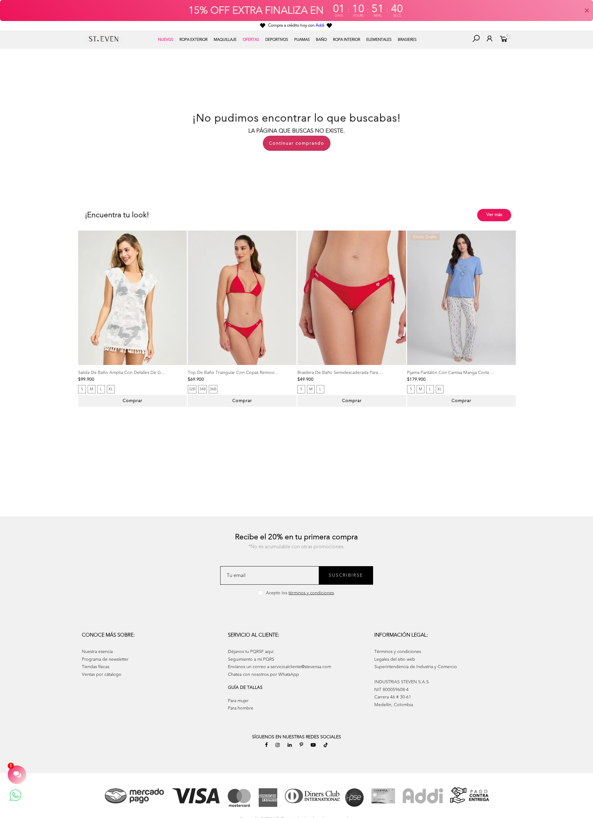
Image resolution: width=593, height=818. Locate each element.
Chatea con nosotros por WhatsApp (263, 674)
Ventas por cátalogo (101, 674)
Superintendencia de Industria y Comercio (415, 667)
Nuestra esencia (97, 652)
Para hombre (240, 708)
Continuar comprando (296, 143)
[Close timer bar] (586, 10)
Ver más (494, 215)
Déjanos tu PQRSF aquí (250, 652)
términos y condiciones (311, 593)
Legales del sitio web (394, 659)
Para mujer (238, 701)
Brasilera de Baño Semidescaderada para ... (340, 372)
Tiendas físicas (95, 667)
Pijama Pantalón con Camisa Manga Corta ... (450, 372)
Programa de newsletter (105, 659)
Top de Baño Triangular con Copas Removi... (233, 372)
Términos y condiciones (397, 652)
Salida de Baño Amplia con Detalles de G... (121, 372)
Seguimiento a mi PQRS (251, 659)
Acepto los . (300, 593)
